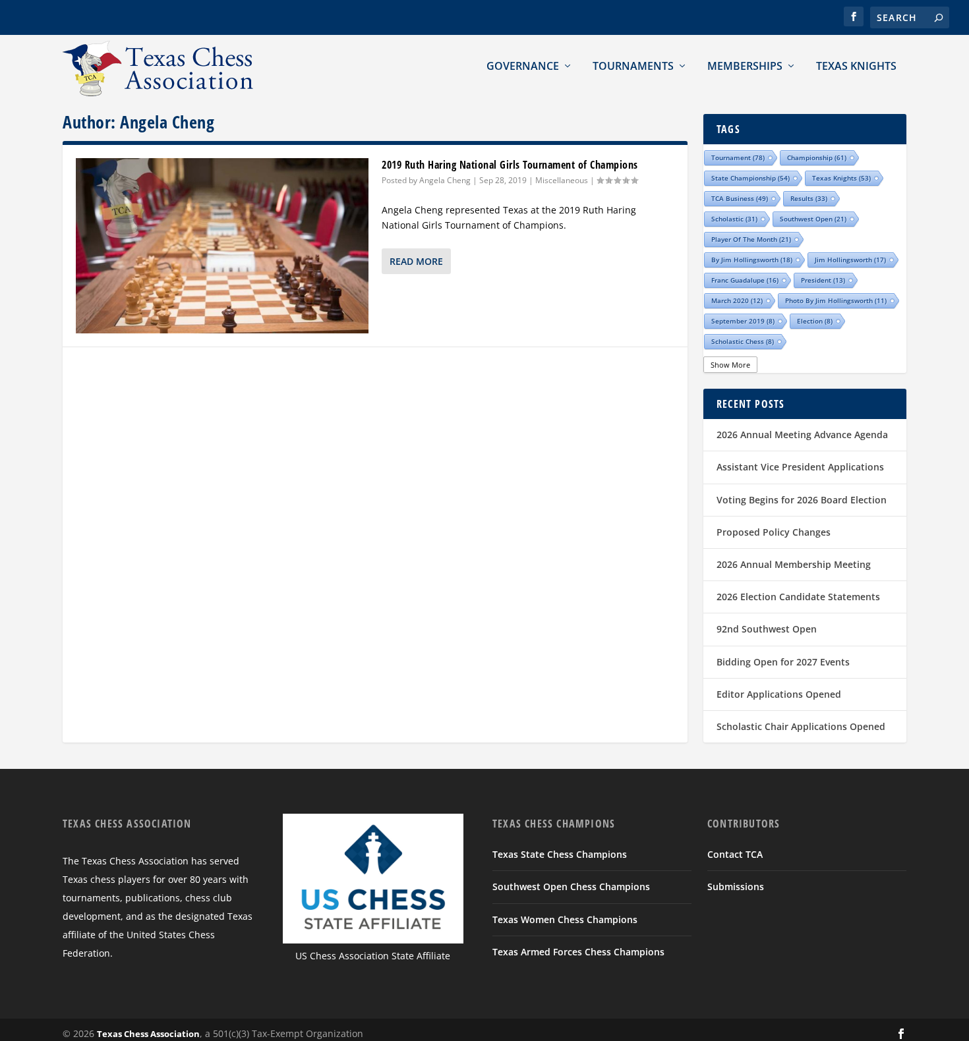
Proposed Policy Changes (774, 532)
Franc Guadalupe (744, 280)
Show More (730, 365)
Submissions (735, 886)
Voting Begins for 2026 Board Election (802, 499)
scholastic (734, 218)
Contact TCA (735, 854)
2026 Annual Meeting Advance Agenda (802, 434)
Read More (416, 261)
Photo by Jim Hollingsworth (836, 300)
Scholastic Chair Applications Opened (801, 726)
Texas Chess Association (148, 1034)
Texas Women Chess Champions (564, 919)
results (808, 198)
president (823, 280)
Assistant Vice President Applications (800, 467)
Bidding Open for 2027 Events (783, 662)
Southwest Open (813, 218)
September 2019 (743, 320)
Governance (522, 66)
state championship (750, 178)
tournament (738, 157)
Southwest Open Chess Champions (571, 886)
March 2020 (737, 300)
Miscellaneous (561, 180)
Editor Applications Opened (779, 694)
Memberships (744, 66)
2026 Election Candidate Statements (798, 596)
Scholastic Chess (742, 341)
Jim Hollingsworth (850, 259)
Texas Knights (856, 66)
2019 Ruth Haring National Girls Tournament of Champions (510, 164)
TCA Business (739, 198)
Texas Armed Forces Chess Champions (578, 951)
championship (816, 157)
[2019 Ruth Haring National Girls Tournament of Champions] (222, 245)
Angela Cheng (445, 180)
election (815, 320)
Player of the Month (751, 239)
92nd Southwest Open (767, 629)
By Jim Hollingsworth (751, 259)
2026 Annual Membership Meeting (794, 564)
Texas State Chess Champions (559, 854)
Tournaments (633, 66)
